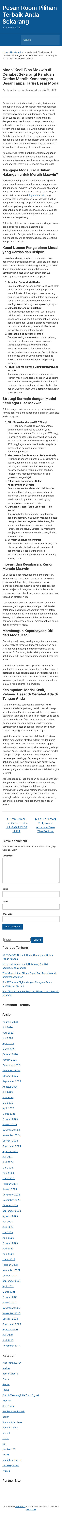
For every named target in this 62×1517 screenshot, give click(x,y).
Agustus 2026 (10, 1022)
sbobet (6, 1433)
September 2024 (11, 1146)
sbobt (5, 1438)
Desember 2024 (11, 1129)
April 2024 (8, 1173)
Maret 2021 (8, 1291)
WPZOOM (31, 1509)
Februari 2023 (10, 1243)
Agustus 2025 (10, 1086)
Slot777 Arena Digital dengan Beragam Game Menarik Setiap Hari (27, 984)
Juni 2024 (7, 1162)
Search (55, 40)
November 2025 (11, 1070)
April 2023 (8, 1237)
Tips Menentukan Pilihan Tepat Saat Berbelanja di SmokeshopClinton (29, 975)
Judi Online (8, 1406)
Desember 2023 (11, 1194)
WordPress (20, 1506)
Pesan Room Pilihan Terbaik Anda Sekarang (29, 14)
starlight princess (11, 1460)
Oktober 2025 (10, 1075)
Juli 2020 (7, 1334)
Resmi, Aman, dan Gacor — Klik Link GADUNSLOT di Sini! (16, 825)
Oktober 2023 (10, 1205)
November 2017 (11, 1345)
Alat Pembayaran (11, 1362)
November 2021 (11, 1270)
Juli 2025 (7, 1092)
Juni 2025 (7, 1097)
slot (4, 1443)
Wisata (6, 1470)
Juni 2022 (7, 1248)
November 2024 (11, 1135)
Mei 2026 (7, 1038)
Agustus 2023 (10, 1216)
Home (5, 52)
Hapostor (11, 90)
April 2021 (8, 1286)
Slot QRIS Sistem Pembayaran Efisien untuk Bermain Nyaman (30, 993)
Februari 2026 (10, 1054)
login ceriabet (36, 195)
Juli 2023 (7, 1221)
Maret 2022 (8, 1259)
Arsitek (6, 1368)
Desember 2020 (11, 1307)
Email (5, 901)
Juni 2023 (7, 1226)
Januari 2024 (9, 1189)
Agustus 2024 (10, 1151)
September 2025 (11, 1081)
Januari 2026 (9, 1059)
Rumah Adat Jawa (12, 1422)
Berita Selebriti (10, 1373)
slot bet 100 (8, 1449)
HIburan (6, 1400)
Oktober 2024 (10, 1140)
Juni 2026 (7, 1032)
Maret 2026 (8, 1049)
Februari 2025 (10, 1119)
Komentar (8, 855)
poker (5, 1416)
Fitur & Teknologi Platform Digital (20, 1395)
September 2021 (11, 1280)
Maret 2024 (8, 1178)
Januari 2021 (9, 1302)
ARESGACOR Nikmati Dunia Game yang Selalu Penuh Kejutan (27, 957)
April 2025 (8, 1108)
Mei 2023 (7, 1232)
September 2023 (11, 1210)
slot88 (5, 1454)
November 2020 (11, 1313)
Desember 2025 (11, 1065)
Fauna (5, 1389)
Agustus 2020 (10, 1329)
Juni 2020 (7, 1340)
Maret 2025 (8, 1113)
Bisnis (5, 1379)
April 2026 (8, 1043)
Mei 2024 (7, 1167)
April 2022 (8, 1253)
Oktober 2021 (9, 1275)
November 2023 (11, 1200)
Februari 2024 (10, 1183)
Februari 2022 (10, 1264)
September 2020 (11, 1324)
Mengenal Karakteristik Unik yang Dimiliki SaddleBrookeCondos (25, 966)
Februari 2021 (9, 1297)
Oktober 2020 (10, 1318)
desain (6, 1384)
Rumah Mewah (10, 1427)
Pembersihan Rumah (13, 1411)
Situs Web (7, 914)
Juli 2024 (7, 1156)
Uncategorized (17, 52)
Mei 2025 (7, 1102)
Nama (5, 889)
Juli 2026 (7, 1027)
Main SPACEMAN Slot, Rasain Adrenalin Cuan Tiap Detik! (45, 825)
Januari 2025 (9, 1124)
